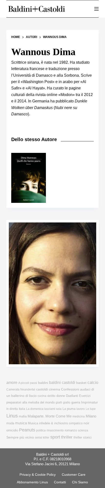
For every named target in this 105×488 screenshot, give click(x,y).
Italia (22, 409)
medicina (79, 416)
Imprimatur (89, 402)
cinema (54, 389)
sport (55, 437)
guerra (75, 402)
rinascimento (55, 430)
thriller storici (83, 437)
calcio (92, 382)
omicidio (12, 430)
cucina (42, 396)
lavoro (80, 409)
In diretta (12, 409)
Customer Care (73, 474)
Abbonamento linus (32, 482)
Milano (91, 416)
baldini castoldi (62, 382)
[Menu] (96, 9)
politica (41, 430)
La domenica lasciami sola (44, 409)
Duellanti (72, 396)
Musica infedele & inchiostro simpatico (55, 423)
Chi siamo (80, 482)
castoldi (42, 389)
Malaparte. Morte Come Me (50, 416)
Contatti (60, 482)
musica (21, 423)
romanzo (71, 430)
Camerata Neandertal (20, 389)
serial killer (42, 437)
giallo (66, 402)
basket (81, 383)
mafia (23, 416)
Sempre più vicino (20, 437)
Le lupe (91, 409)
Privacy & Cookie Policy (38, 474)
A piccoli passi (27, 383)
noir (86, 423)
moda (10, 423)
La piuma (69, 409)
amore (11, 382)
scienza (83, 430)
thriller (67, 437)
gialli (59, 402)
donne (60, 396)
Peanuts (27, 429)
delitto (51, 396)
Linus (12, 415)
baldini (43, 383)
